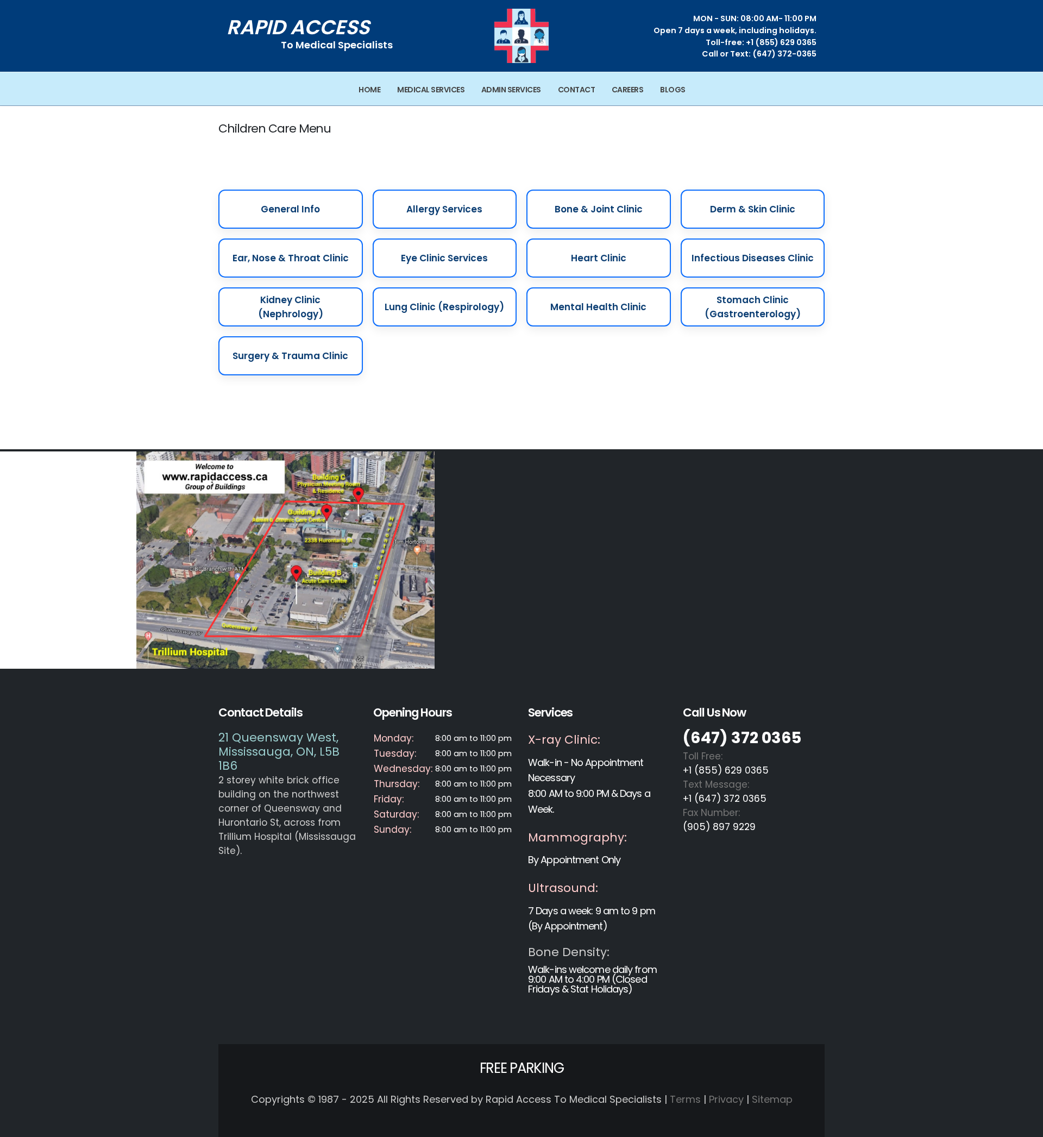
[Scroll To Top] (1024, 1125)
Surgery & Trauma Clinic (290, 355)
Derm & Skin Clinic (752, 209)
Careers (628, 89)
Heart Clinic (598, 258)
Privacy (726, 1099)
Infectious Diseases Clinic (753, 258)
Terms (685, 1099)
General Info (290, 209)
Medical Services (430, 89)
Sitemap (772, 1099)
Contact (576, 89)
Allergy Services (444, 209)
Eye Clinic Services (444, 258)
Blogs (673, 89)
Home (369, 89)
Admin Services (511, 89)
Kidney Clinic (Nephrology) (290, 307)
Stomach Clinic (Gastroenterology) (753, 307)
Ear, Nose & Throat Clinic (291, 258)
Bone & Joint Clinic (599, 209)
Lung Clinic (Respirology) (444, 306)
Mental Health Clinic (598, 306)
